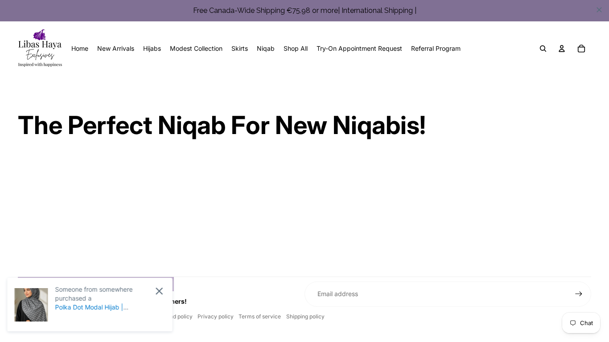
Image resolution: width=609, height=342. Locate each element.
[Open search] (543, 48)
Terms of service (260, 316)
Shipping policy (305, 316)
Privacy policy (216, 316)
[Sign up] (578, 293)
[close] (599, 10)
